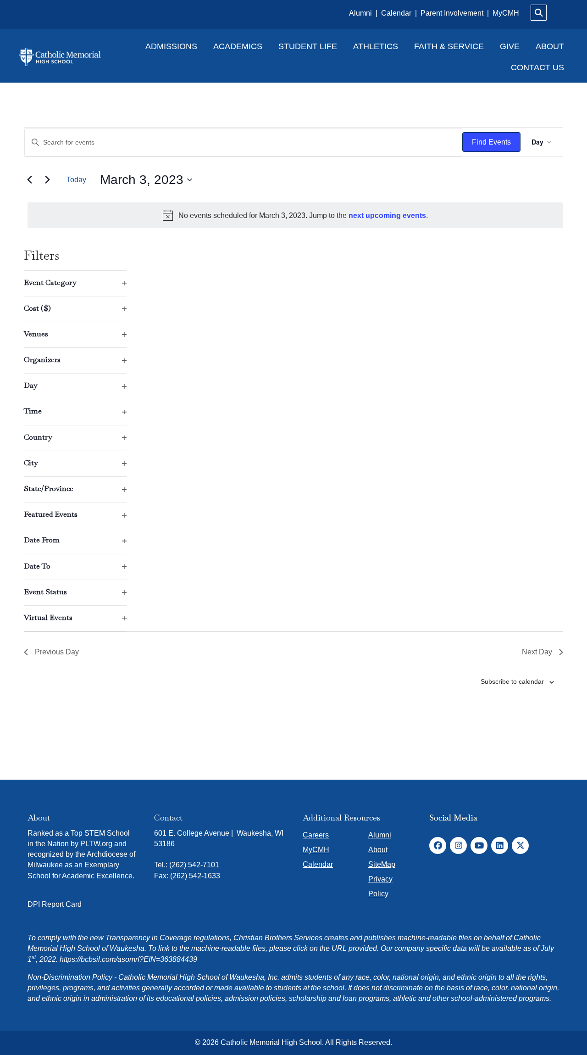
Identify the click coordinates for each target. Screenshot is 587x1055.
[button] (437, 845)
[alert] (295, 215)
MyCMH (506, 13)
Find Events (491, 142)
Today (76, 180)
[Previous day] (29, 179)
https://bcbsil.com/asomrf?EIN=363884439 (128, 959)
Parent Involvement (452, 13)
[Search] (539, 13)
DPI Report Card (55, 904)
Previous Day (57, 652)
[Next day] (47, 179)
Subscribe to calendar (512, 681)
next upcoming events (387, 215)
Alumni (361, 13)
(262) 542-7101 (194, 865)
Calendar (397, 13)
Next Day (537, 652)
